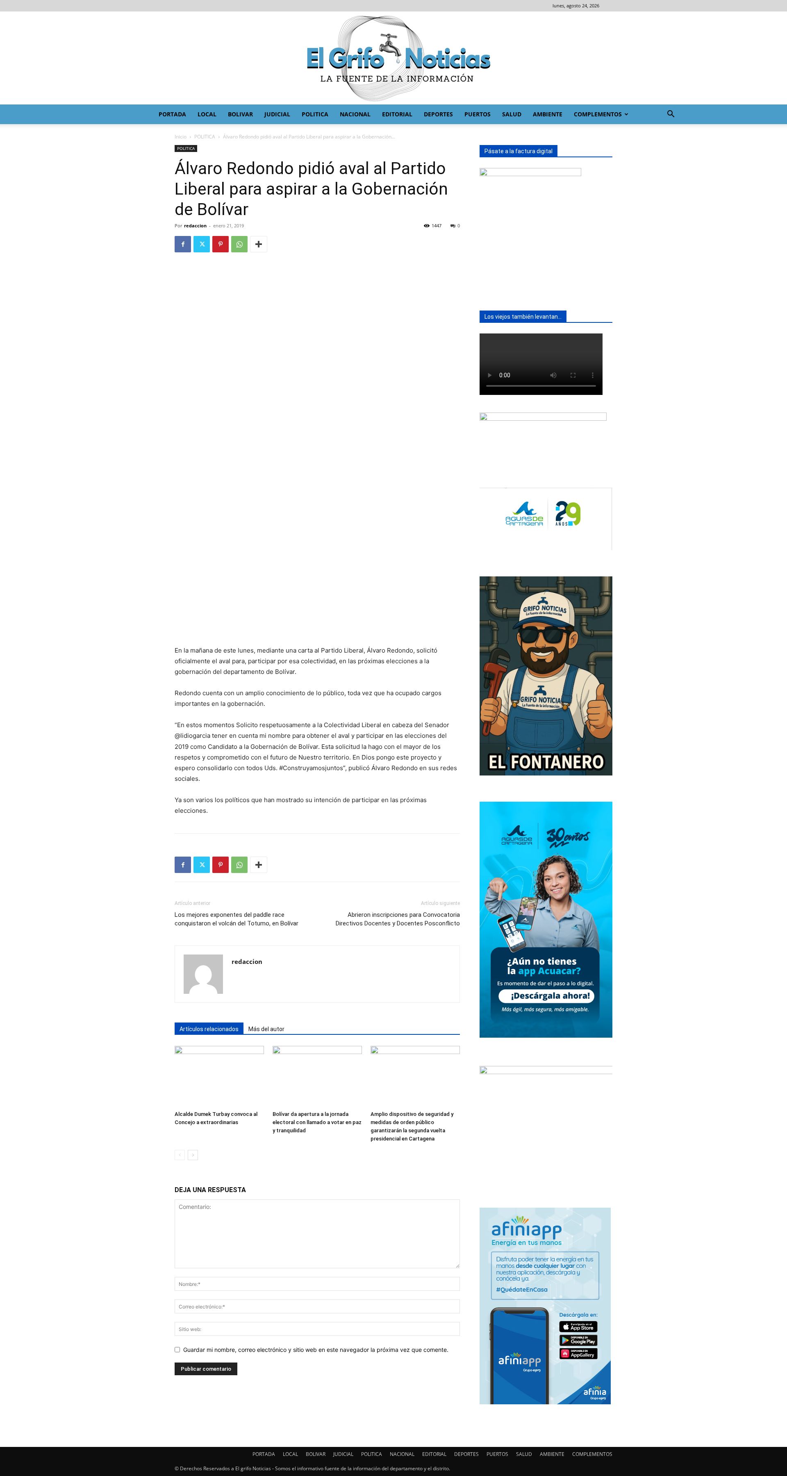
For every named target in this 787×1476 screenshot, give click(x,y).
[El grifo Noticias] (393, 57)
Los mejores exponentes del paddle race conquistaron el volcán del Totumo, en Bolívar (236, 919)
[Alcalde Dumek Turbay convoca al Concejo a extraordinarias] (219, 1076)
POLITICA (315, 114)
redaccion (195, 225)
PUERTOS (477, 114)
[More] (258, 244)
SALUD (511, 114)
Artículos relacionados (209, 1029)
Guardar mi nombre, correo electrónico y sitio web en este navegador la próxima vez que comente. (315, 1349)
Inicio (181, 136)
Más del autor (266, 1029)
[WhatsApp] (239, 244)
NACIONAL (355, 114)
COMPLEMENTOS (598, 114)
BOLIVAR (240, 114)
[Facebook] (183, 244)
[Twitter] (201, 244)
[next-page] (193, 1155)
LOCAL (207, 114)
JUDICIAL (277, 114)
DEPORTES (438, 114)
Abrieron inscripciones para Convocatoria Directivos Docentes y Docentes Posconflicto (398, 919)
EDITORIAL (397, 114)
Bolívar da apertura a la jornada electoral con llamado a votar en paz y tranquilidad (317, 1122)
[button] (670, 115)
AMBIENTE (547, 114)
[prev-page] (180, 1155)
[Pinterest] (220, 244)
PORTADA (172, 114)
